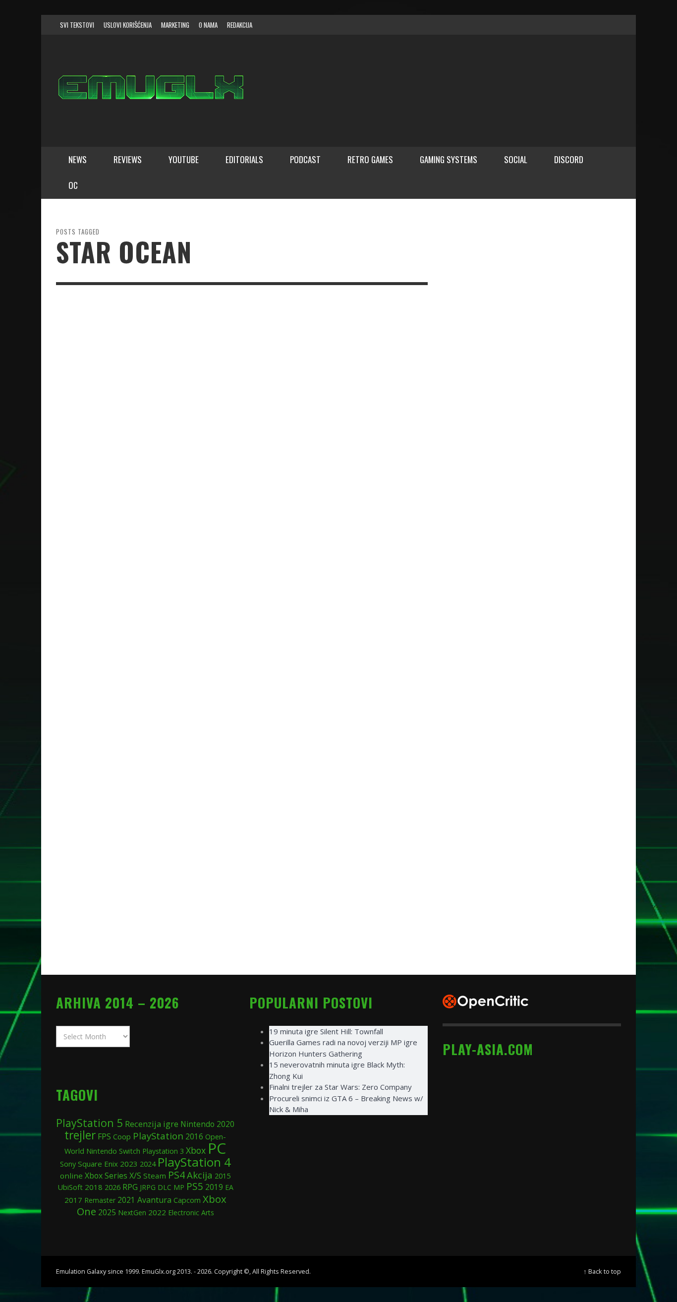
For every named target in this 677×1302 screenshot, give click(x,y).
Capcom (187, 1200)
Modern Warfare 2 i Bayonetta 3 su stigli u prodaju (328, 506)
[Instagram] (553, 25)
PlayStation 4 (194, 1162)
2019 (214, 1187)
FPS (104, 1136)
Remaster (99, 1200)
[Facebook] (533, 25)
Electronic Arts (191, 1212)
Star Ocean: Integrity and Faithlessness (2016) (306, 906)
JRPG (148, 1187)
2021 (126, 1200)
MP (178, 1187)
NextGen (132, 1212)
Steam (154, 1176)
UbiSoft (70, 1187)
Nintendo (197, 1124)
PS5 (194, 1186)
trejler (80, 1135)
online (71, 1176)
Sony (68, 1164)
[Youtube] (590, 25)
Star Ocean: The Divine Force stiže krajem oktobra (326, 639)
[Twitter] (572, 25)
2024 (148, 1164)
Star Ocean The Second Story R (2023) (319, 372)
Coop (122, 1136)
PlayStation (158, 1135)
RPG (130, 1187)
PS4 (176, 1175)
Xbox (196, 1150)
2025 (107, 1212)
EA (229, 1187)
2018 (94, 1187)
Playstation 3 (163, 1151)
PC (217, 1148)
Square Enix (98, 1164)
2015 (222, 1176)
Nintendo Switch (113, 1151)
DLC (164, 1187)
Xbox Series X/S (113, 1175)
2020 (225, 1124)
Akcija (200, 1175)
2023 (129, 1164)
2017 (73, 1200)
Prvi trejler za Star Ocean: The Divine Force (335, 773)
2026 (112, 1187)
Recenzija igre (151, 1123)
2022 (157, 1212)
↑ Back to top (602, 1271)
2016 (194, 1136)
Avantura (154, 1199)
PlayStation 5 (89, 1123)
